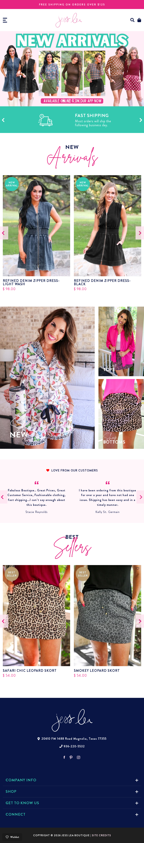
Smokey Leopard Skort (97, 670)
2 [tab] (69, 101)
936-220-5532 (74, 746)
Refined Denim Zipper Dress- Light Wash (31, 282)
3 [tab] (75, 101)
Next (141, 120)
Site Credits (101, 835)
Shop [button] (11, 791)
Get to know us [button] (22, 803)
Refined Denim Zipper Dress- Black (102, 282)
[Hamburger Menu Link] (5, 20)
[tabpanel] (72, 68)
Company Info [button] (21, 780)
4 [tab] (80, 101)
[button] (132, 20)
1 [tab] (63, 101)
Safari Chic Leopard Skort (30, 670)
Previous (3, 120)
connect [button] (16, 814)
